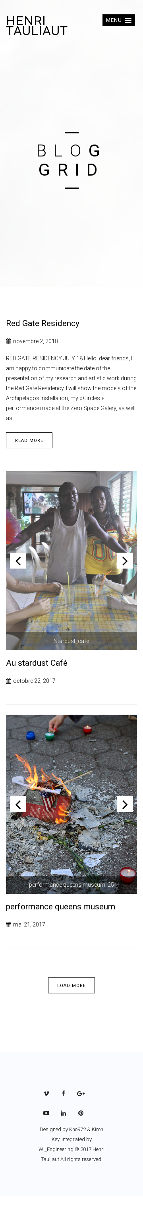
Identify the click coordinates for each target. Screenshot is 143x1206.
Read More (29, 440)
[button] (118, 20)
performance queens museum (60, 906)
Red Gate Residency (42, 323)
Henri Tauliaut (37, 25)
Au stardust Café (37, 663)
